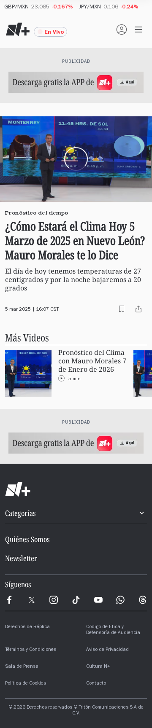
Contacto (96, 683)
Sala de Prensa (21, 666)
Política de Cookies (25, 683)
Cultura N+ (98, 666)
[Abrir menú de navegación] (138, 29)
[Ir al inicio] (76, 489)
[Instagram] (53, 600)
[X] (31, 600)
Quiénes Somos (27, 539)
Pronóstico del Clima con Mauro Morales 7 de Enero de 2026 (92, 361)
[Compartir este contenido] (138, 309)
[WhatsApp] (120, 600)
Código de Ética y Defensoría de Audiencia (113, 630)
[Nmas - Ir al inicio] (17, 29)
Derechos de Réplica (27, 627)
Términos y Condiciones (30, 650)
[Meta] (9, 600)
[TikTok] (76, 600)
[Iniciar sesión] (121, 29)
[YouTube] (98, 600)
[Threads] (142, 600)
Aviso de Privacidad (107, 650)
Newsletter (21, 558)
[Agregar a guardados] (121, 309)
